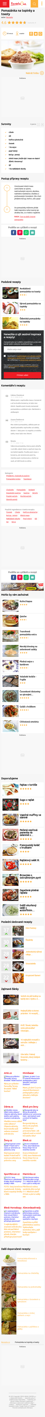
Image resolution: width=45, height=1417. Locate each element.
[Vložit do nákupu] (36, 34)
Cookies (11, 1404)
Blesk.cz (27, 1140)
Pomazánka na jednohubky (29, 1287)
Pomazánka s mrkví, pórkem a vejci (26, 1314)
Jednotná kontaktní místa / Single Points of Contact (22, 1405)
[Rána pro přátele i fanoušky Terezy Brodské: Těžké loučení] (13, 1078)
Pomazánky (21, 490)
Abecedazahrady (32, 1207)
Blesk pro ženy (30, 1106)
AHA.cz (8, 1073)
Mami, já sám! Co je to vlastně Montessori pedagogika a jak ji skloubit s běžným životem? (32, 1093)
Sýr (7, 522)
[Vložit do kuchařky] (31, 34)
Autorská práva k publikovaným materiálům (22, 1398)
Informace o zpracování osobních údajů (22, 1403)
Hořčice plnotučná (30, 512)
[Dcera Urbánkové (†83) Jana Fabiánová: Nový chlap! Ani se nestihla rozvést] (32, 1146)
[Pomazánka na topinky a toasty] (22, 69)
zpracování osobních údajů (30, 360)
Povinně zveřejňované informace (22, 1408)
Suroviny (6, 124)
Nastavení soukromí (22, 1404)
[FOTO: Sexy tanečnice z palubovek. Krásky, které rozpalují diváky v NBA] (13, 1180)
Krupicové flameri (33, 975)
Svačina (26, 493)
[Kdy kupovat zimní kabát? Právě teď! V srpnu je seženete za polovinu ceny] (13, 1146)
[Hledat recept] (34, 3)
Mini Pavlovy (31, 928)
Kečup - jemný (11, 515)
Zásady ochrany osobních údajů (29, 366)
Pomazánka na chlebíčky (28, 1273)
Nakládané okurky (13, 519)
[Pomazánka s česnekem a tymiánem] (9, 1300)
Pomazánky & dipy (13, 479)
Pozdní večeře (12, 496)
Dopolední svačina (13, 493)
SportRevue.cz (12, 1174)
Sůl (36, 519)
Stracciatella (31, 963)
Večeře (35, 493)
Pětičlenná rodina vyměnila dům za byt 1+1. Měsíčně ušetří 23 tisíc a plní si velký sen (31, 1192)
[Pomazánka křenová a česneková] (9, 1259)
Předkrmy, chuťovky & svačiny (18, 476)
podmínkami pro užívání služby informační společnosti (24, 357)
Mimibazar (28, 1073)
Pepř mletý (27, 519)
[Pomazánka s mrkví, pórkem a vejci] (9, 1314)
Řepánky (29, 940)
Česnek (9, 512)
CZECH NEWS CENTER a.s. (28, 1396)
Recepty (9, 17)
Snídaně (31, 490)
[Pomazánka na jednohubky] (9, 1286)
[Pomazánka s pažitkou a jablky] (9, 1327)
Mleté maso (25, 515)
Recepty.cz (5, 1342)
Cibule (17, 512)
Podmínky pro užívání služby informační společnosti (23, 1400)
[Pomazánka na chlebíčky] (9, 1273)
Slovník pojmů (11, 499)
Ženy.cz (8, 1140)
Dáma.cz (8, 1106)
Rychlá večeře (25, 496)
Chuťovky (10, 490)
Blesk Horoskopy (13, 1207)
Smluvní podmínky (14, 366)
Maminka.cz (29, 1174)
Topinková (27, 479)
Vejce (14, 522)
